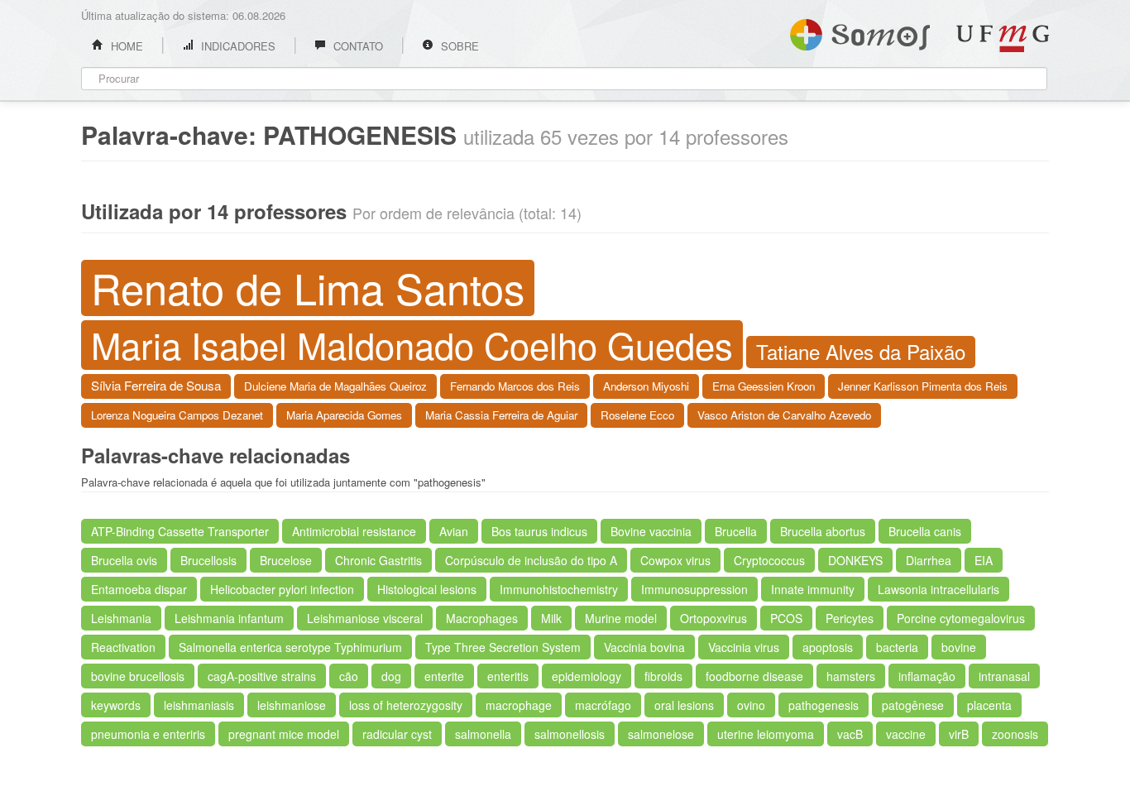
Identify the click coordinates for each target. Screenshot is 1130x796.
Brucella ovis (124, 560)
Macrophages (482, 618)
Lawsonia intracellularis (938, 589)
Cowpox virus (675, 560)
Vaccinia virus (743, 647)
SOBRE (458, 46)
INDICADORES (236, 46)
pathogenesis (823, 705)
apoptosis (827, 647)
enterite (444, 676)
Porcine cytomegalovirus (961, 618)
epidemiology (586, 676)
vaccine (906, 734)
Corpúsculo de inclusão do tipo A (531, 560)
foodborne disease (754, 676)
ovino (751, 705)
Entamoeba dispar (139, 589)
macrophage (519, 705)
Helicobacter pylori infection (282, 589)
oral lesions (684, 705)
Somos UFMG (859, 31)
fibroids (663, 676)
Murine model (621, 618)
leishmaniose (291, 705)
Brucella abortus (822, 531)
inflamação (926, 676)
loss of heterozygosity (405, 705)
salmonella (483, 734)
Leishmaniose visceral (365, 618)
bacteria (897, 647)
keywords (116, 705)
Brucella (736, 531)
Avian (453, 531)
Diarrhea (928, 560)
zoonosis (1015, 734)
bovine (958, 647)
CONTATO (356, 46)
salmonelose (661, 734)
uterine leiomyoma (765, 734)
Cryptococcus (769, 560)
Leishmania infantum (229, 618)
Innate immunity (813, 589)
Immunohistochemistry (559, 589)
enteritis (508, 676)
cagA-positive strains (262, 676)
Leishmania (121, 618)
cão (348, 676)
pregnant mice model (283, 734)
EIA (983, 560)
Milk (551, 618)
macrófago (603, 705)
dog (391, 676)
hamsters (850, 676)
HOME (125, 46)
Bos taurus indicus (539, 531)
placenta (989, 705)
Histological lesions (426, 589)
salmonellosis (569, 734)
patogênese (913, 705)
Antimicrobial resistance (354, 531)
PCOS (786, 618)
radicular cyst (397, 734)
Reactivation (123, 647)
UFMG (1002, 38)
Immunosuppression (694, 589)
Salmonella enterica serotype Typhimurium (290, 647)
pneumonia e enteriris (148, 734)
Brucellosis (208, 560)
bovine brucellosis (137, 676)
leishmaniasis (199, 705)
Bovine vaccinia (651, 531)
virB (959, 734)
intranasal (1004, 676)
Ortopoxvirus (713, 618)
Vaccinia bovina (644, 647)
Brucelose (286, 560)
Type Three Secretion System (503, 647)
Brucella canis (924, 531)
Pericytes (850, 618)
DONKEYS (855, 560)
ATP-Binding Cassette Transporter (180, 531)
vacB (850, 734)
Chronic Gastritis (378, 560)
